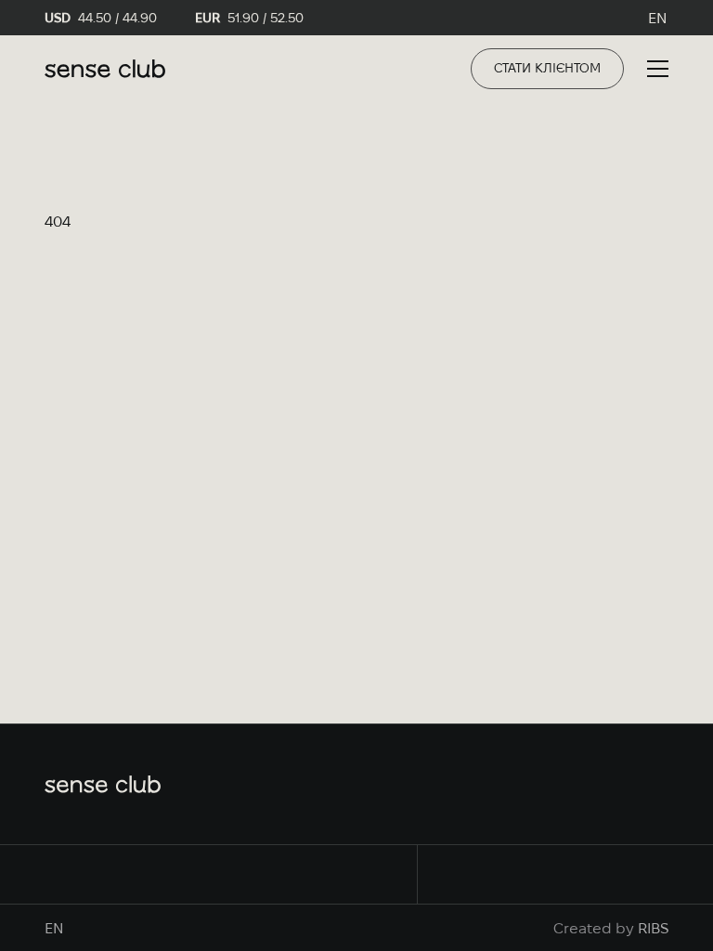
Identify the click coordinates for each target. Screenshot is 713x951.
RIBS (653, 927)
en (658, 17)
